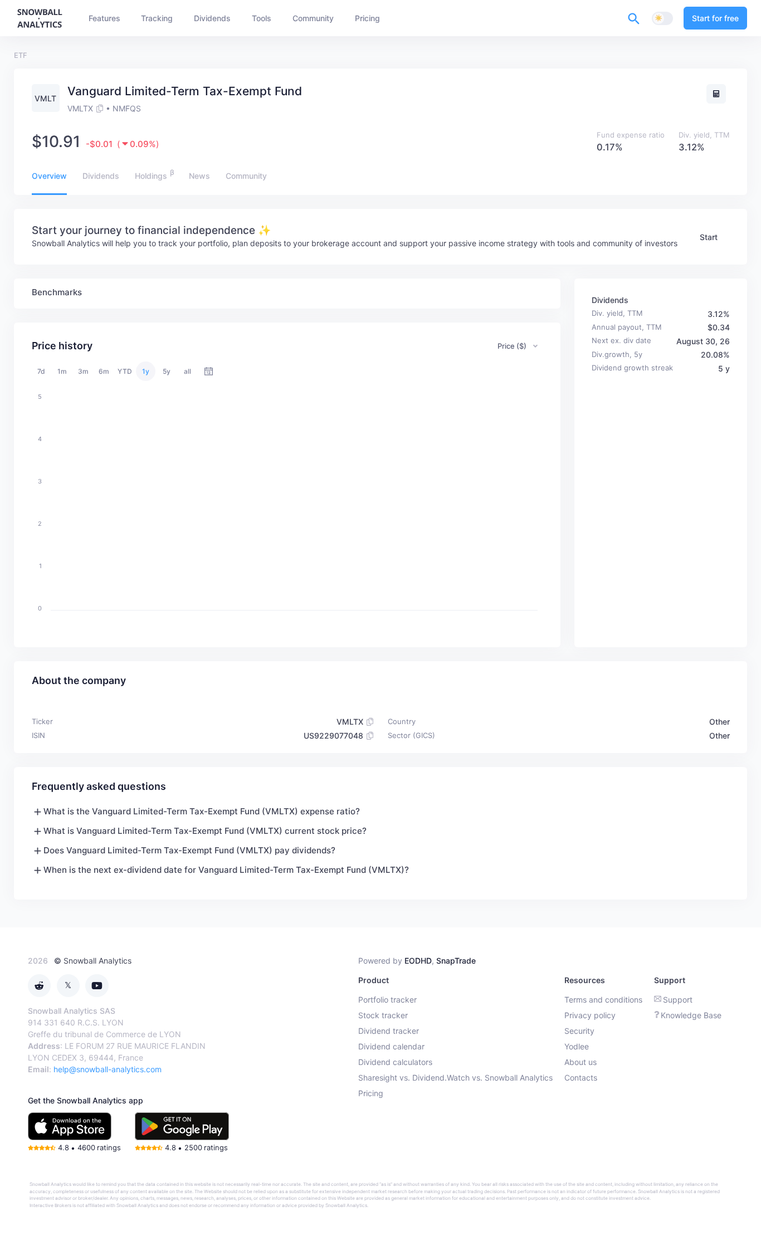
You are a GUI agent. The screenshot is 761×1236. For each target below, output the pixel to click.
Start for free (715, 18)
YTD (125, 371)
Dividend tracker (388, 1030)
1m (62, 371)
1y (145, 371)
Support (677, 999)
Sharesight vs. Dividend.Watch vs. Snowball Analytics (455, 1077)
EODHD (418, 960)
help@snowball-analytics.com (107, 1069)
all (187, 371)
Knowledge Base (691, 1015)
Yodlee (576, 1046)
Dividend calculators (395, 1062)
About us (580, 1062)
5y (166, 371)
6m (104, 371)
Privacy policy (590, 1015)
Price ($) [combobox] (511, 345)
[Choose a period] (208, 371)
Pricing (370, 1093)
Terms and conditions (603, 999)
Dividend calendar (391, 1046)
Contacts (580, 1077)
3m (83, 371)
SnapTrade (456, 960)
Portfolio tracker (387, 999)
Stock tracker (383, 1015)
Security (579, 1030)
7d (41, 371)
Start (709, 237)
